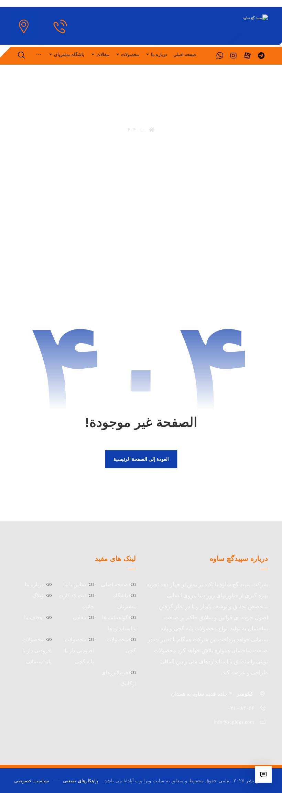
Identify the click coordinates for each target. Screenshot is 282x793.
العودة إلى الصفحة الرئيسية (141, 458)
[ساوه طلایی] (232, 17)
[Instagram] (233, 56)
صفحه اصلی (114, 584)
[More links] (38, 55)
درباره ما (34, 584)
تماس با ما (74, 584)
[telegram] (261, 56)
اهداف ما (34, 617)
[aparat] (247, 56)
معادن (79, 617)
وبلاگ (38, 595)
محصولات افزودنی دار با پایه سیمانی (37, 650)
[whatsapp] (220, 56)
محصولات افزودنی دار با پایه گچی (79, 650)
